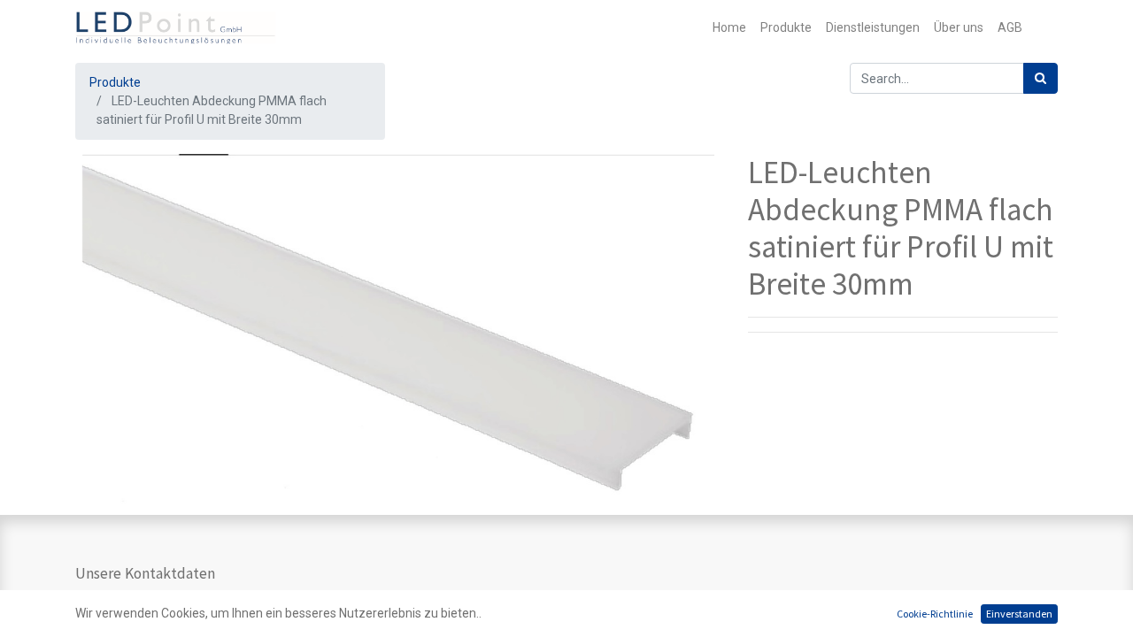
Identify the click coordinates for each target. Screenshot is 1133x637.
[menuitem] (729, 28)
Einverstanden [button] (1019, 613)
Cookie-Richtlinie (935, 613)
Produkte (115, 82)
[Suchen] (1040, 78)
